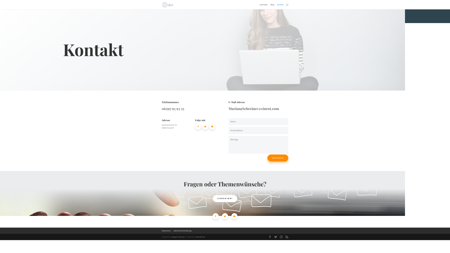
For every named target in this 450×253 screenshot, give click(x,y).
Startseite (264, 5)
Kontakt (280, 5)
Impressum (166, 231)
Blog (272, 5)
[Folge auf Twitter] (205, 126)
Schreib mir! (225, 198)
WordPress (200, 237)
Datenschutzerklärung (182, 231)
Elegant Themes (178, 237)
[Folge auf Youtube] (212, 126)
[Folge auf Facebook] (198, 126)
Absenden (278, 158)
